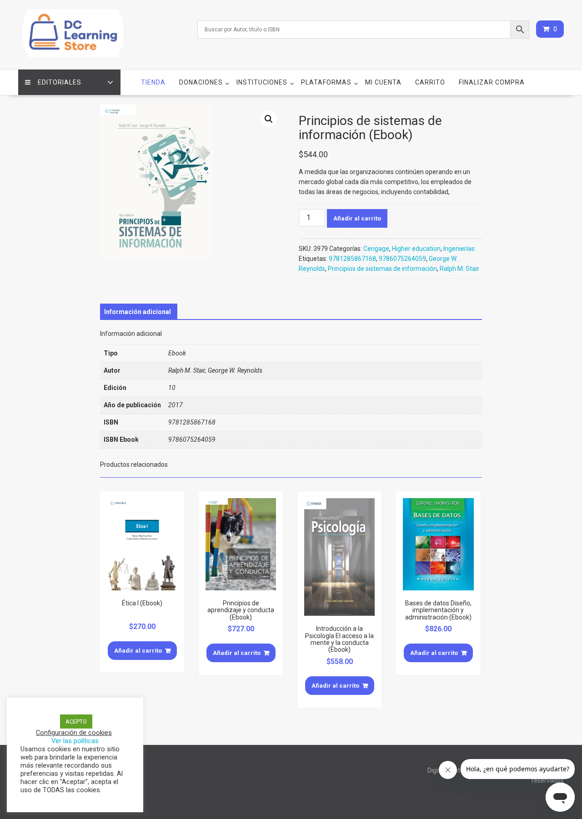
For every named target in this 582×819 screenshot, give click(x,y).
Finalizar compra (492, 82)
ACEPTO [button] (76, 721)
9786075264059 (402, 258)
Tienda (153, 82)
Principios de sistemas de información (382, 268)
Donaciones (201, 82)
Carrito (430, 82)
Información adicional (137, 311)
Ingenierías (459, 248)
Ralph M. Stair (459, 268)
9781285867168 (352, 258)
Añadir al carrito (357, 218)
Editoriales (59, 82)
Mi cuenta (383, 82)
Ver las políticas (75, 741)
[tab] (137, 312)
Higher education (416, 248)
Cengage (376, 248)
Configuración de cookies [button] (74, 733)
